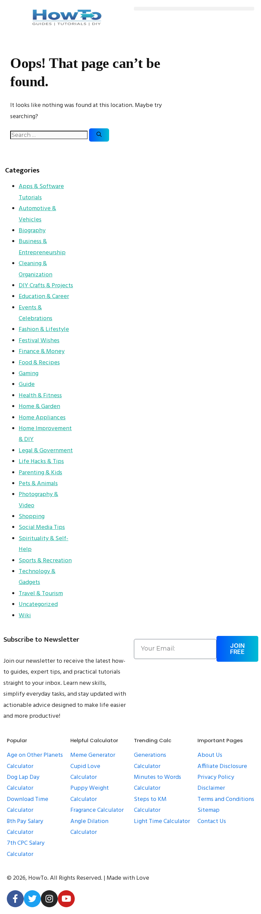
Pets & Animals (38, 484)
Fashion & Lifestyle (44, 329)
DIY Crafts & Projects (46, 286)
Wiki (25, 616)
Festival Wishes (39, 341)
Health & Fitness (40, 396)
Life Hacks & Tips (41, 462)
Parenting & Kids (40, 473)
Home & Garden (39, 407)
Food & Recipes (39, 363)
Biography (32, 231)
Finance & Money (42, 352)
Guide (27, 384)
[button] (194, 9)
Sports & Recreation (45, 561)
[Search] (99, 135)
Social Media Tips (42, 527)
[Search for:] (49, 135)
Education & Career (44, 296)
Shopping (32, 517)
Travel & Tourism (41, 594)
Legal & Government (46, 451)
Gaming (28, 374)
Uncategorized (38, 604)
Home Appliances (42, 418)
